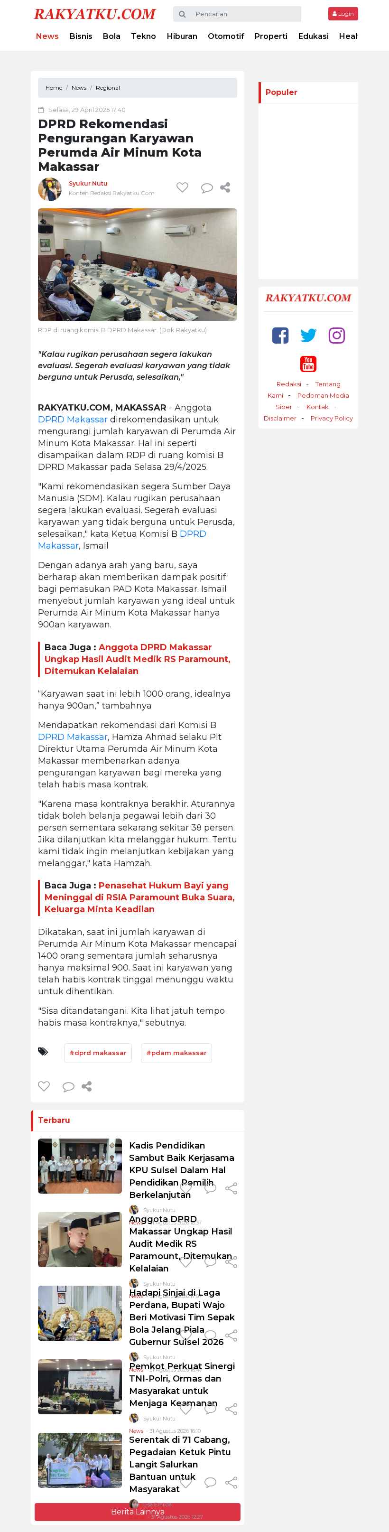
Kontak (317, 407)
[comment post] (207, 187)
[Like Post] (184, 187)
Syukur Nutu (88, 183)
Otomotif (226, 36)
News (47, 36)
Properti (271, 36)
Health (352, 36)
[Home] (95, 13)
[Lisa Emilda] (134, 1506)
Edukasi (313, 36)
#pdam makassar (176, 1052)
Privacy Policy (332, 418)
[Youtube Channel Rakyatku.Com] (308, 363)
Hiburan (182, 36)
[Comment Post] (210, 1189)
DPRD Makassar (73, 419)
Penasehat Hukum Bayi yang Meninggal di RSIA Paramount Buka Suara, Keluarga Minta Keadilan (140, 897)
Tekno (143, 36)
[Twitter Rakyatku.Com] (308, 335)
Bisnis (81, 36)
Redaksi (289, 384)
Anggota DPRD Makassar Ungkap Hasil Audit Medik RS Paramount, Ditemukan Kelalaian (138, 659)
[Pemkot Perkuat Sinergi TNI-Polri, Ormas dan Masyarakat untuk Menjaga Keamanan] (80, 1386)
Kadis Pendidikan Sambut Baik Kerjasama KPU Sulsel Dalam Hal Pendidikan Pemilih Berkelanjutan (181, 1170)
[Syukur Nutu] (50, 189)
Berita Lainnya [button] (138, 1511)
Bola (111, 36)
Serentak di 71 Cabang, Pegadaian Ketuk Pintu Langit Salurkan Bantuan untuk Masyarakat (180, 1465)
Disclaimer (280, 418)
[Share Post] (225, 187)
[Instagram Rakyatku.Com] (337, 335)
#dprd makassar (98, 1052)
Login (345, 13)
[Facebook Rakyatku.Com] (280, 335)
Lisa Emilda (157, 1504)
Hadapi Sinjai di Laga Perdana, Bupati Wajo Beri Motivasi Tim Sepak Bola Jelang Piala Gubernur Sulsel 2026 (182, 1317)
